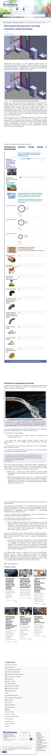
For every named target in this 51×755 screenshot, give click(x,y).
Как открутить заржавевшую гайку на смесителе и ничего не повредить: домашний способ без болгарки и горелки (11, 622)
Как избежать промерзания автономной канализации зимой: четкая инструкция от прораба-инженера (10, 584)
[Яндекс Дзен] (27, 736)
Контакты (39, 735)
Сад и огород (10, 711)
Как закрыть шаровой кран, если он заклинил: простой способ (39, 619)
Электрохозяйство (11, 683)
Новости (7, 726)
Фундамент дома (11, 690)
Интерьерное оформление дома (15, 674)
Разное (7, 693)
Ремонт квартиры (10, 714)
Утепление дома (11, 667)
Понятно (4, 752)
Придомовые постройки (13, 686)
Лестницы (9, 702)
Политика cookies (41, 750)
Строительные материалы (13, 671)
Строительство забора (12, 688)
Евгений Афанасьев (12, 563)
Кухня (8, 709)
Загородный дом (11, 704)
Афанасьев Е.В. (9, 461)
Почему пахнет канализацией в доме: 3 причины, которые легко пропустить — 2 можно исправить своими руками (25, 583)
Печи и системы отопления (13, 676)
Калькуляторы (9, 22)
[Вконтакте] (20, 736)
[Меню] (5, 19)
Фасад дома (10, 679)
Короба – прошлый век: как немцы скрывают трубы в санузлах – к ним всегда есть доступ (25, 620)
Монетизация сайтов (42, 742)
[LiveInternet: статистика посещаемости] (6, 742)
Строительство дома (11, 664)
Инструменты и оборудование (14, 697)
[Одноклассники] (24, 736)
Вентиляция (10, 700)
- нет (20, 213)
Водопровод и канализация (18, 22)
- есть (20, 215)
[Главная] (4, 22)
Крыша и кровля (11, 681)
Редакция (39, 734)
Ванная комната (11, 707)
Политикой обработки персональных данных (17, 748)
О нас (38, 732)
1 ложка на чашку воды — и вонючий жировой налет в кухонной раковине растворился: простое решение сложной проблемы (39, 585)
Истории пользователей (12, 716)
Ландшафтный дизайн (12, 695)
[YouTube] (30, 736)
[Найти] (46, 15)
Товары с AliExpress (10, 723)
